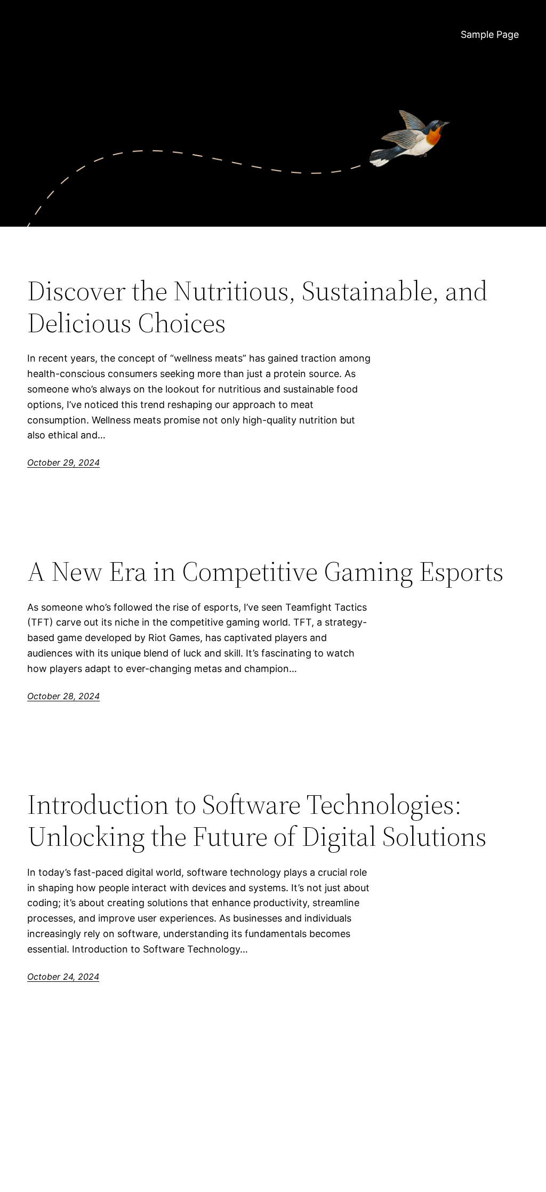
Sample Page (490, 34)
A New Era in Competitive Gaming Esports (265, 571)
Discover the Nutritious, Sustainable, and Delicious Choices (257, 307)
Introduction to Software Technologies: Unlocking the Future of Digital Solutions (257, 820)
